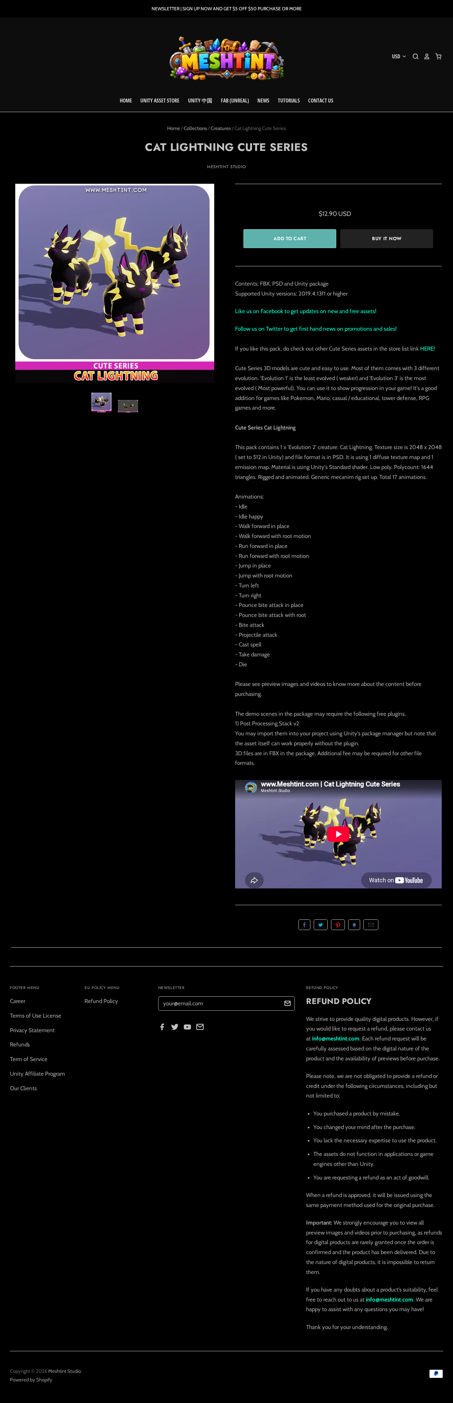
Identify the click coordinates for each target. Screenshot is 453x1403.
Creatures (221, 128)
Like (304, 924)
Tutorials (289, 100)
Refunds (20, 1044)
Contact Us (320, 100)
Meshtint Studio (226, 167)
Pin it (338, 924)
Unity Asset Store (159, 100)
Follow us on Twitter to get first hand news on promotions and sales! (316, 328)
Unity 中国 (200, 100)
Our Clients (23, 1088)
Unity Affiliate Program (37, 1073)
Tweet (321, 924)
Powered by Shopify (31, 1380)
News (263, 100)
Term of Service (28, 1059)
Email (370, 924)
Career (17, 1001)
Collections (195, 128)
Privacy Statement (32, 1030)
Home (126, 100)
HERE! (427, 348)
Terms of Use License (35, 1015)
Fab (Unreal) (235, 100)
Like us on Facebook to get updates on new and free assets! (305, 311)
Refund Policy (101, 1001)
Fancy (354, 924)
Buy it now (387, 238)
